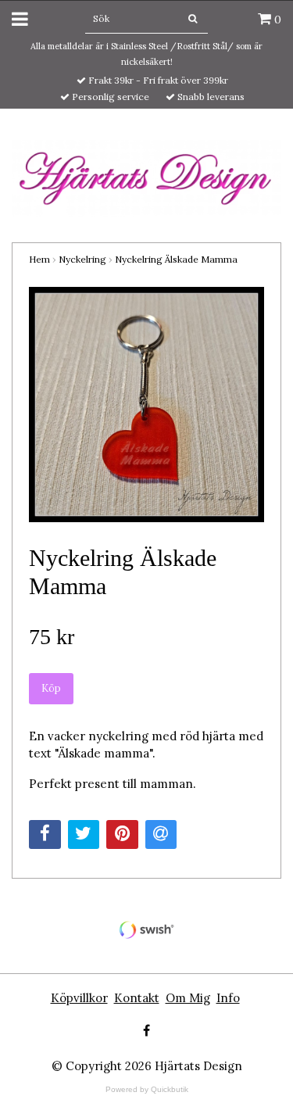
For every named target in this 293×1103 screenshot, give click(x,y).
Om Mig (188, 997)
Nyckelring (82, 259)
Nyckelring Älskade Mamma (176, 259)
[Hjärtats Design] (146, 177)
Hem (39, 259)
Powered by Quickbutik (146, 1089)
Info (228, 997)
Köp (51, 688)
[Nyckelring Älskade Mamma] (146, 404)
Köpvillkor (79, 997)
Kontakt (136, 997)
